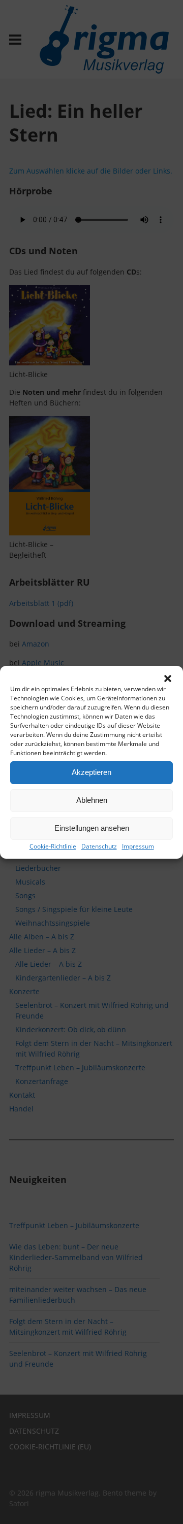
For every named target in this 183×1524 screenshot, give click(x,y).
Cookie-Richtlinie (52, 846)
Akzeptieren (91, 772)
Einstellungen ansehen (91, 828)
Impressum (138, 846)
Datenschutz (99, 846)
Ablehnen (91, 800)
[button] (168, 678)
